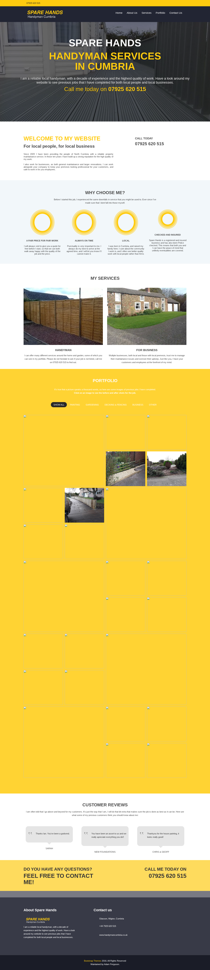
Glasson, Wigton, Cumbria (111, 918)
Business (137, 405)
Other (153, 405)
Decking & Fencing (116, 405)
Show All (58, 405)
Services (146, 12)
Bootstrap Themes (92, 961)
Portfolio (160, 12)
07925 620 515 (33, 3)
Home (119, 12)
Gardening (92, 405)
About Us (132, 12)
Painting (75, 405)
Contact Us (175, 12)
